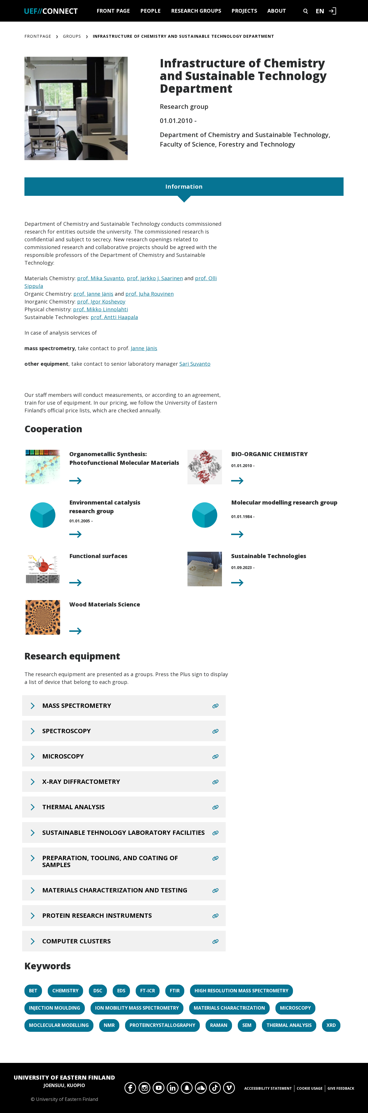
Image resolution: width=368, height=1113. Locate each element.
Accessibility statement (268, 1088)
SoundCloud (201, 1089)
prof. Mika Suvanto (100, 278)
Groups (72, 36)
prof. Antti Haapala (114, 317)
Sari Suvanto (194, 363)
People (150, 10)
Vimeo (229, 1089)
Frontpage (37, 36)
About (276, 10)
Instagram (144, 1089)
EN (320, 10)
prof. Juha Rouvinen (149, 293)
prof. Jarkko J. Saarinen (155, 278)
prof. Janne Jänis (93, 293)
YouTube (158, 1089)
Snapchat (187, 1089)
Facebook (130, 1089)
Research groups (196, 10)
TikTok (215, 1089)
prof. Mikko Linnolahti (100, 309)
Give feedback (340, 1088)
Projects (244, 10)
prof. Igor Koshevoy (101, 301)
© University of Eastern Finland (64, 1088)
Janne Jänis (144, 348)
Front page (113, 10)
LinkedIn (173, 1089)
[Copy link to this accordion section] (215, 706)
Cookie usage (310, 1088)
